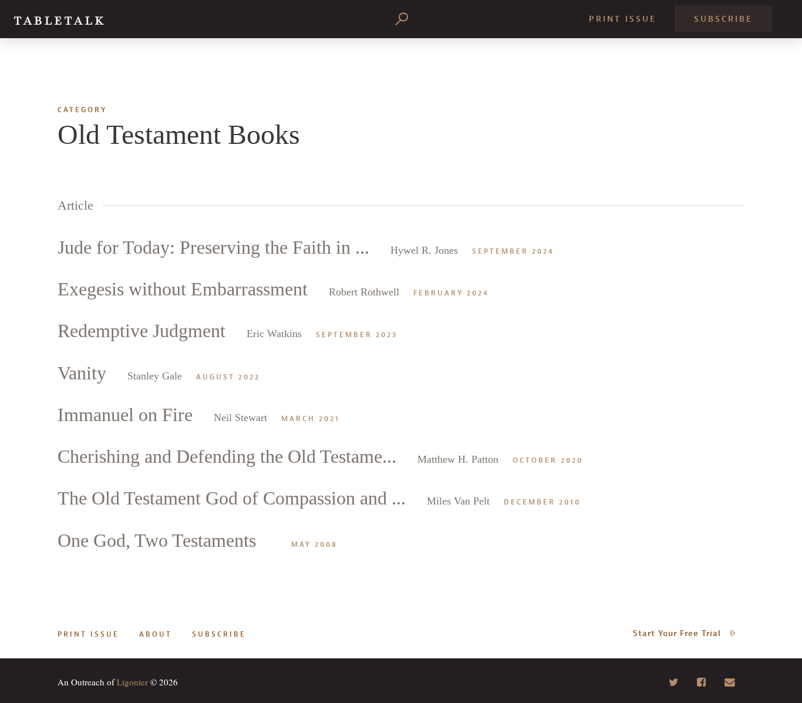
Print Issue (622, 19)
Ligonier (132, 682)
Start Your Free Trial (677, 633)
